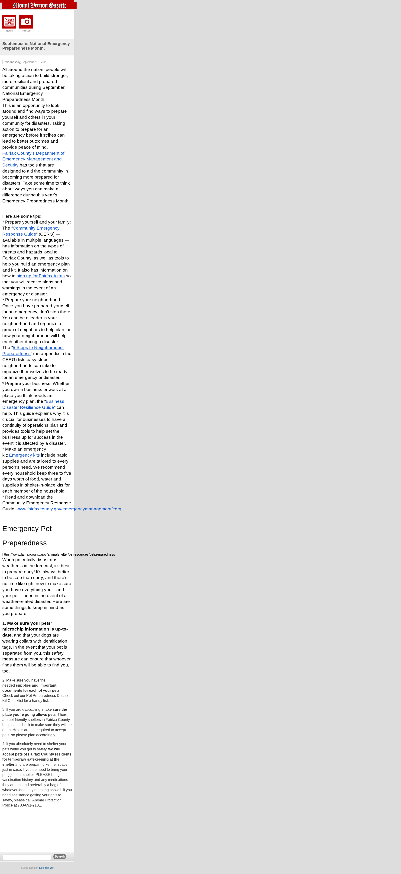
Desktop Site (46, 867)
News (9, 30)
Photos (26, 30)
